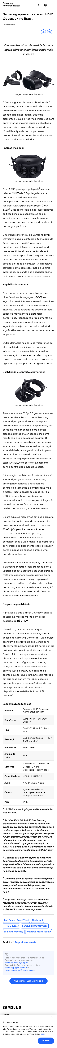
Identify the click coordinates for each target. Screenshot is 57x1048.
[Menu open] (51, 5)
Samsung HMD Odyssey (34, 926)
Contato (6, 1014)
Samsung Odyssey (13, 931)
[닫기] (52, 1017)
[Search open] (39, 5)
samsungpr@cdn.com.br (16, 968)
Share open (49, 31)
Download (43, 31)
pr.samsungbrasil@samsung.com (20, 970)
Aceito (46, 1040)
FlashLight (37, 920)
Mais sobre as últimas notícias (27, 981)
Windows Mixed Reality (39, 931)
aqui (43, 1034)
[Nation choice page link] (45, 5)
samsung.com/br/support (16, 963)
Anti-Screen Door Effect (16, 920)
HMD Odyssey (11, 926)
